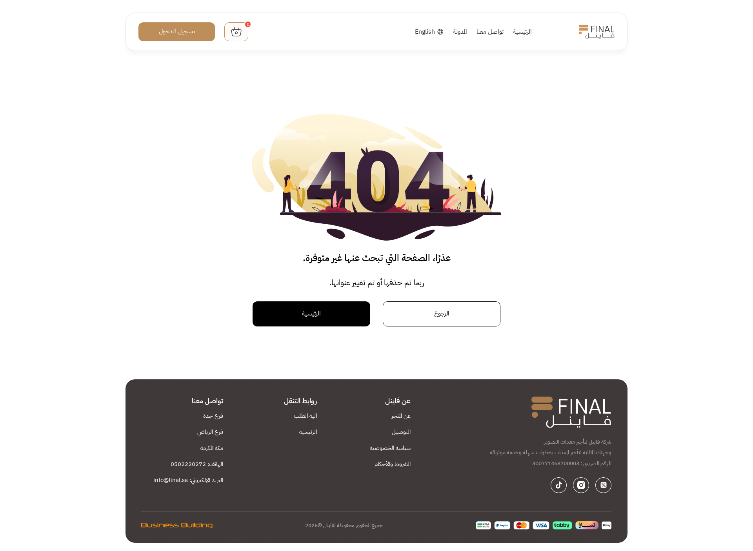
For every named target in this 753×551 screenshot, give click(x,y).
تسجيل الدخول (177, 31)
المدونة (460, 31)
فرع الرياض (210, 432)
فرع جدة (213, 415)
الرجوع (441, 313)
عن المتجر (401, 415)
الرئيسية (522, 31)
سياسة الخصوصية (390, 448)
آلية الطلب (305, 415)
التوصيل (401, 432)
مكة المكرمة (211, 448)
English (425, 31)
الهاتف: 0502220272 (197, 464)
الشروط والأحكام (393, 464)
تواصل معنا (490, 31)
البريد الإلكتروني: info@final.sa (188, 480)
